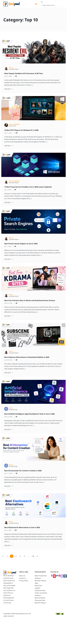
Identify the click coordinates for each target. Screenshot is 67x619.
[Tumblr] (65, 577)
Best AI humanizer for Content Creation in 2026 (23, 471)
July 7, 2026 (7, 189)
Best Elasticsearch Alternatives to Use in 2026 (22, 527)
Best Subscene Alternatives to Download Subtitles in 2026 (26, 357)
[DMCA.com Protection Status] (59, 614)
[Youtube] (54, 577)
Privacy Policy (23, 581)
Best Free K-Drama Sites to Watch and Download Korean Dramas (29, 300)
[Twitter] (57, 576)
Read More (7, 88)
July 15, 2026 (8, 76)
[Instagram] (62, 577)
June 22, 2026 (8, 416)
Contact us (22, 578)
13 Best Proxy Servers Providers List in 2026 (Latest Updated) (28, 187)
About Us (22, 576)
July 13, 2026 (8, 133)
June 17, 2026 (8, 473)
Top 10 (11, 67)
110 (33, 556)
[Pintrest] (59, 576)
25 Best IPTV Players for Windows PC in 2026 (21, 130)
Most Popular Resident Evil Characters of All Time (23, 73)
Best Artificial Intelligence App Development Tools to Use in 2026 (29, 414)
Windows (17, 124)
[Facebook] (52, 576)
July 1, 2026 (7, 246)
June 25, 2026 (8, 360)
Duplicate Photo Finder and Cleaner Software (41, 592)
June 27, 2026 (8, 303)
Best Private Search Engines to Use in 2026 (21, 244)
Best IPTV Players (40, 603)
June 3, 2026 (8, 530)
